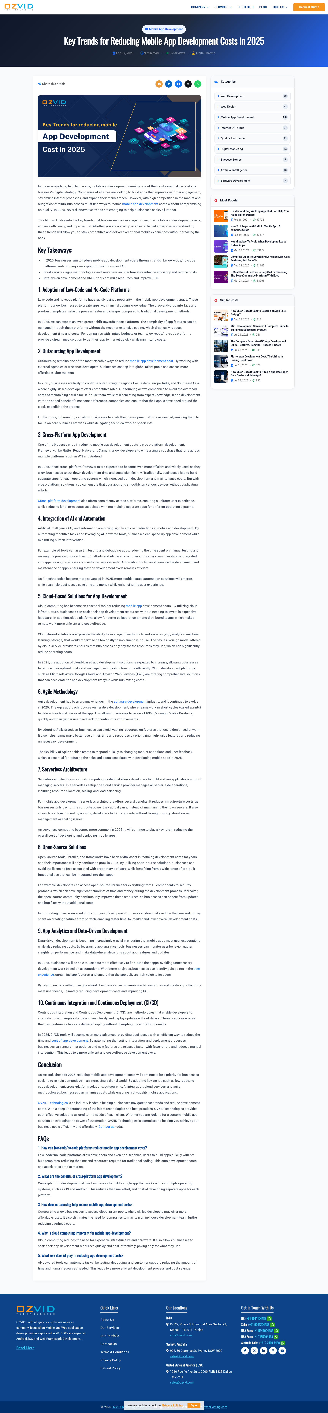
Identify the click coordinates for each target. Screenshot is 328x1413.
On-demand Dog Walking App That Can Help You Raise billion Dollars (260, 213)
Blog (263, 7)
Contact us (106, 1126)
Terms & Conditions (114, 1352)
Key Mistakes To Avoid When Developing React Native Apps (258, 243)
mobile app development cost (151, 361)
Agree (194, 1405)
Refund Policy (110, 1368)
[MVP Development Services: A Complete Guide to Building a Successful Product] (221, 330)
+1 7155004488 (264, 1336)
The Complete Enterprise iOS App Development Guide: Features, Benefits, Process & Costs (258, 343)
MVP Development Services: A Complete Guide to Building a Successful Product (260, 328)
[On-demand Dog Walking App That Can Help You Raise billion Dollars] (221, 215)
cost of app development (69, 1040)
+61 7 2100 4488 (270, 1342)
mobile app (134, 606)
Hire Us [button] (278, 7)
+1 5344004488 (264, 1330)
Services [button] (221, 7)
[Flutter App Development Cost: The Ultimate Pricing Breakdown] (221, 361)
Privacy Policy (110, 1360)
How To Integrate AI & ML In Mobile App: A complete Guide (255, 228)
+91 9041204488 (259, 1324)
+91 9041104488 (256, 1318)
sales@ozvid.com (182, 1356)
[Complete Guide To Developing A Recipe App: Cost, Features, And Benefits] (221, 261)
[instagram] (273, 1350)
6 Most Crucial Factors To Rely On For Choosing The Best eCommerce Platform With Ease (259, 274)
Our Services (109, 1328)
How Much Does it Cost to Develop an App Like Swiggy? (258, 312)
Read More (25, 1348)
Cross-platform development (59, 501)
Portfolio (245, 7)
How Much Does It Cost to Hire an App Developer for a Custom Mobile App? (259, 373)
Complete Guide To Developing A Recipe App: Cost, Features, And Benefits (260, 258)
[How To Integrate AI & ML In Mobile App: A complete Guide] (221, 231)
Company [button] (198, 7)
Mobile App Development (166, 29)
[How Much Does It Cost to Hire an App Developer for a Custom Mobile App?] (221, 376)
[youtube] (282, 1350)
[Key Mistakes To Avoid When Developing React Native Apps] (221, 246)
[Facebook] (245, 1350)
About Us (107, 1320)
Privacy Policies (172, 1405)
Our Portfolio (109, 1336)
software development (130, 701)
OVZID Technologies (53, 1103)
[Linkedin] (263, 1350)
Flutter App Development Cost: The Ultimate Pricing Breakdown (257, 358)
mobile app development (140, 204)
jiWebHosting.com (215, 1407)
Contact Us (108, 1344)
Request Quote (309, 7)
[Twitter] (254, 1350)
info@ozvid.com (181, 1335)
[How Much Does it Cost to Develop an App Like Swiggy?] (221, 315)
